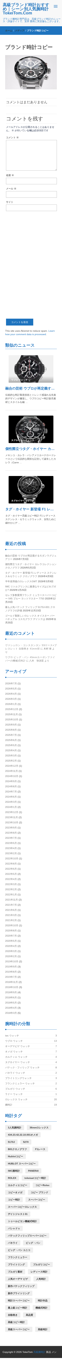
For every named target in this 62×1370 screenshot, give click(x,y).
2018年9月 (11, 992)
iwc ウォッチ (12, 1035)
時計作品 (43, 1300)
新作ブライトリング (19, 1293)
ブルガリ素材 (15, 1271)
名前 (10, 175)
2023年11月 (11, 817)
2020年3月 (11, 951)
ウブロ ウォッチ (14, 1041)
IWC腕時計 (14, 1170)
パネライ (13, 1242)
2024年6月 (11, 796)
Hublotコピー (15, 1156)
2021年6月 (11, 910)
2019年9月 (11, 966)
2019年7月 (11, 977)
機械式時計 (41, 1307)
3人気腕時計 (14, 1127)
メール (11, 188)
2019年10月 (11, 961)
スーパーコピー (36, 1199)
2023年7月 (11, 838)
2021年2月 (11, 920)
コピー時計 (14, 1199)
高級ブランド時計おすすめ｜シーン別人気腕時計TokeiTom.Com (26, 8)
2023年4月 (11, 848)
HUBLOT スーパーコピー (22, 1163)
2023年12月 (11, 812)
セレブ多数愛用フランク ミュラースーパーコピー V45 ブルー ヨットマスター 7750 (30, 597)
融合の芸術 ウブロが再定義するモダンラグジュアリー (31, 388)
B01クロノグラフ (17, 1149)
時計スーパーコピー (19, 1300)
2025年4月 (11, 750)
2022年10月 (11, 858)
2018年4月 (11, 1007)
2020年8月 (11, 930)
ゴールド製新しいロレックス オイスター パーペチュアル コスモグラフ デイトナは (30, 617)
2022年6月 (11, 868)
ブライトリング (16, 1264)
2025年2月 (11, 760)
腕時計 (8, 1104)
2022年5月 (11, 874)
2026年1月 (11, 704)
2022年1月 (11, 894)
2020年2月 (11, 956)
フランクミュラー (17, 1257)
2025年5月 (11, 745)
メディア (19, 30)
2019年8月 (11, 971)
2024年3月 (11, 801)
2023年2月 (11, 853)
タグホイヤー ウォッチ (17, 1062)
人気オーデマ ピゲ (18, 1279)
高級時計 (43, 1329)
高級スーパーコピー (19, 1329)
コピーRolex (42, 1185)
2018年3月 (11, 1013)
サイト (9, 202)
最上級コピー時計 (17, 1307)
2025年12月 (11, 709)
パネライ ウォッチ (15, 1072)
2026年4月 (11, 693)
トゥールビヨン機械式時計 (22, 1221)
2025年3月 (11, 755)
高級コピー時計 (16, 1322)
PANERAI (33, 1170)
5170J (11, 1142)
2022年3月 (11, 884)
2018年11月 (11, 982)
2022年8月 (11, 863)
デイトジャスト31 (18, 1214)
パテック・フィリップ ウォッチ (22, 1067)
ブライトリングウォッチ (18, 1078)
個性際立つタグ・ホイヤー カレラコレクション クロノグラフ (31, 449)
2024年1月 (11, 807)
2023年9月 (11, 827)
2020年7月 (11, 935)
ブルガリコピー (41, 1264)
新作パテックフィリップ (21, 1286)
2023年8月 (11, 832)
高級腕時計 (39, 1352)
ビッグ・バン (33, 1242)
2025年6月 (11, 740)
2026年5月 (11, 688)
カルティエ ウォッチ (16, 1056)
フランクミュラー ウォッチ (20, 1083)
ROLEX (12, 1178)
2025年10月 (11, 719)
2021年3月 (11, 915)
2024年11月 (11, 771)
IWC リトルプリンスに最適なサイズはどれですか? (30, 588)
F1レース (40, 1149)
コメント (12, 137)
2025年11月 (11, 714)
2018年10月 (11, 987)
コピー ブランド (39, 1192)
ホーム (8, 30)
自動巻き (13, 1315)
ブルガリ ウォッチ (15, 1088)
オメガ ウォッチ (14, 1051)
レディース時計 (39, 1271)
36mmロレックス (39, 1127)
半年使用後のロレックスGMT (21, 581)
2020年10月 (11, 925)
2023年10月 (11, 822)
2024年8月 (11, 786)
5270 (26, 1142)
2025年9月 (11, 724)
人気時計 (41, 1279)
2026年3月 (11, 699)
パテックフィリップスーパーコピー (27, 1235)
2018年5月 (11, 1002)
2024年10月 (11, 776)
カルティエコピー (17, 1185)
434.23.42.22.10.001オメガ (23, 1134)
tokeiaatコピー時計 (35, 1178)
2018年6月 (11, 997)
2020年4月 (11, 946)
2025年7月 (11, 735)
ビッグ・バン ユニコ (19, 1250)
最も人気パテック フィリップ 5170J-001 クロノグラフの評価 (30, 609)
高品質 (29, 1315)
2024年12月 (11, 765)
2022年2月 (11, 889)
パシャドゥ (14, 1228)
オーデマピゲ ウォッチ (17, 1046)
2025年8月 (11, 729)
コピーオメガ (15, 1192)
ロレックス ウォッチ (16, 1099)
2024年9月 (11, 781)
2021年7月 (11, 904)
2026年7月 (11, 683)
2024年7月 (11, 791)
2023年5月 (11, 843)
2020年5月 (11, 940)
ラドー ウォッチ (14, 1094)
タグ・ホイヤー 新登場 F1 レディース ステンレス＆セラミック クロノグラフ (31, 509)
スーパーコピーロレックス (22, 1206)
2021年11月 (11, 899)
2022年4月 (11, 879)
